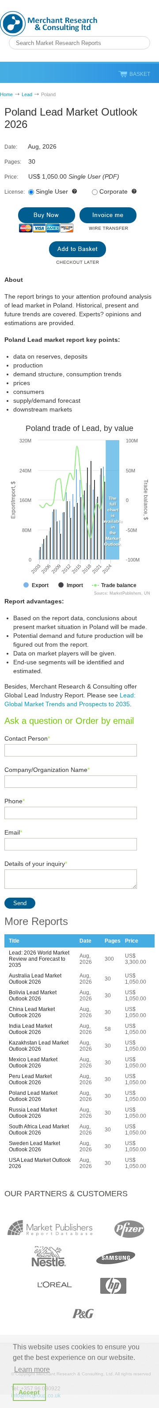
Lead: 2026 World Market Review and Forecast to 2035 (39, 959)
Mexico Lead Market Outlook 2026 (33, 1062)
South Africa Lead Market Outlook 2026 (39, 1129)
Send (19, 903)
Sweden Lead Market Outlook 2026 (34, 1146)
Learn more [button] (32, 1369)
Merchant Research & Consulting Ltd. (48, 23)
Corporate (113, 191)
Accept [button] (29, 1392)
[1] (46, 219)
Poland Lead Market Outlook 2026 (33, 1096)
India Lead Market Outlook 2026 (30, 1029)
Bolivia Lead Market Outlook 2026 (33, 995)
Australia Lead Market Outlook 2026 (35, 979)
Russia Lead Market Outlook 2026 (33, 1113)
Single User (52, 191)
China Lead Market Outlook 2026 (32, 1012)
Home (6, 94)
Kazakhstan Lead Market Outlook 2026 (38, 1046)
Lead (27, 94)
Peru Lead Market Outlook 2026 (30, 1079)
